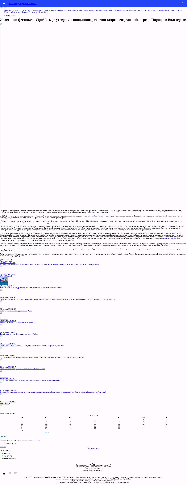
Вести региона (62, 10)
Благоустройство (21, 10)
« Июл (46, 432)
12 (70, 424)
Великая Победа (50, 10)
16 (166, 424)
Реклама (25, 12)
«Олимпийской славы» (95, 216)
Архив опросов (10, 443)
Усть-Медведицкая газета (23, 3)
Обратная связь (169, 10)
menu (4, 3)
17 (22, 426)
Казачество (116, 10)
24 (22, 428)
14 (119, 424)
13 (95, 424)
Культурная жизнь (136, 10)
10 (22, 424)
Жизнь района (77, 10)
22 (143, 426)
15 (143, 424)
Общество (178, 10)
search (182, 3)
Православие (17, 12)
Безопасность (9, 10)
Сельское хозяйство (36, 12)
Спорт (46, 12)
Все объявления (93, 448)
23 (166, 426)
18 (46, 426)
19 (70, 426)
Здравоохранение (89, 10)
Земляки (99, 10)
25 (46, 428)
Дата (70, 10)
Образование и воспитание (153, 10)
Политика (8, 12)
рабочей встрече (170, 238)
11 (46, 424)
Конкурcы (125, 10)
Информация (107, 10)
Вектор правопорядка (35, 10)
